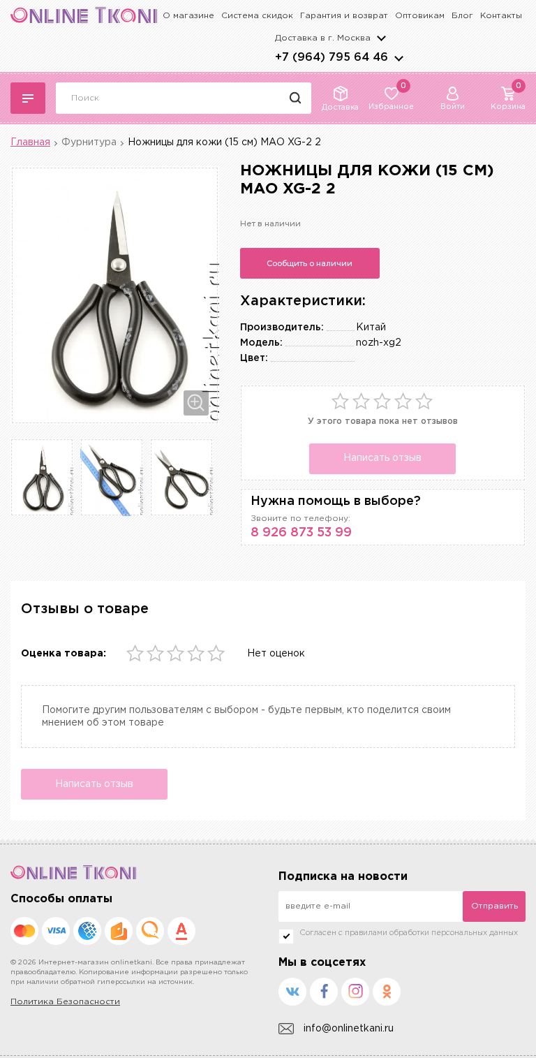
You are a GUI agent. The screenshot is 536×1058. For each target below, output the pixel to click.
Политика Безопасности (65, 1002)
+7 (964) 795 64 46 (331, 57)
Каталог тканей (27, 98)
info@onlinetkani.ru (349, 1028)
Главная (30, 142)
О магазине (188, 16)
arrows (398, 58)
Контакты (501, 16)
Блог (462, 16)
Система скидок (257, 16)
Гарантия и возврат (344, 16)
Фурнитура (89, 142)
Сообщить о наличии (309, 263)
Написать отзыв (382, 458)
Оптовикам (420, 16)
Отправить (494, 906)
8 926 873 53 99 (301, 532)
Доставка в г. (323, 38)
